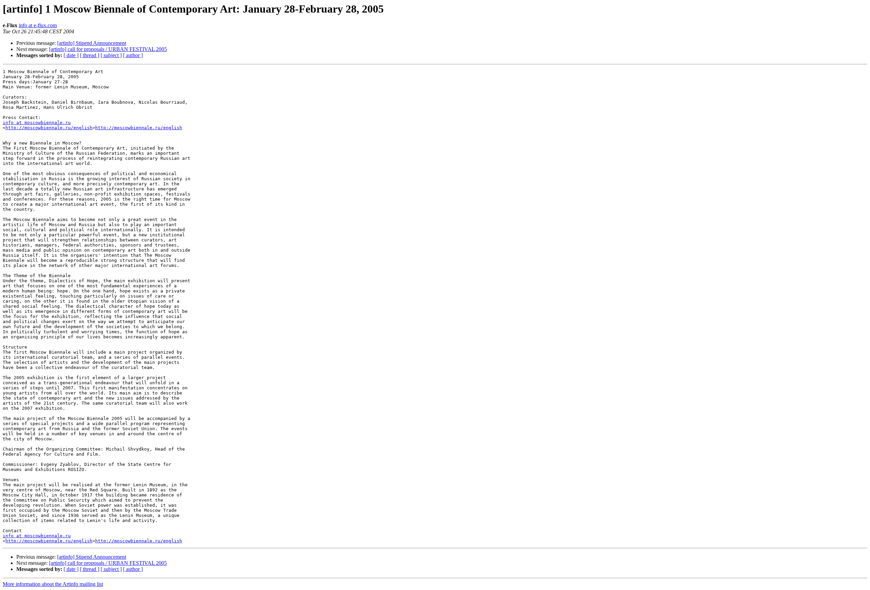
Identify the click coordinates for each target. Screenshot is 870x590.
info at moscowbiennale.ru (37, 122)
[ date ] (71, 55)
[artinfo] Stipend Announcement (91, 43)
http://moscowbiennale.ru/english (48, 127)
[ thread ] (89, 55)
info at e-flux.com (38, 25)
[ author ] (133, 55)
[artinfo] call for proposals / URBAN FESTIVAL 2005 (108, 49)
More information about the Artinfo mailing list (53, 584)
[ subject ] (111, 55)
